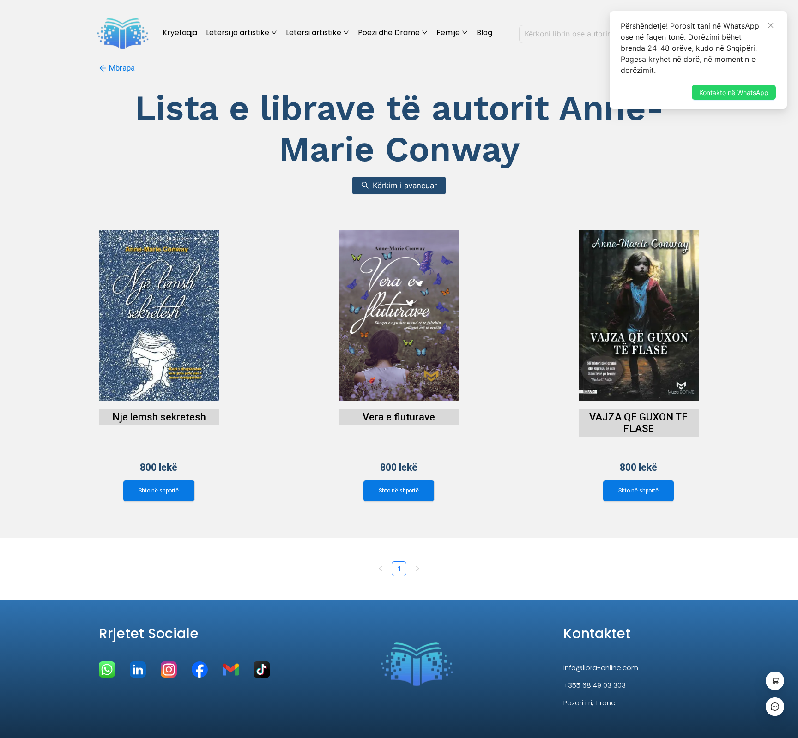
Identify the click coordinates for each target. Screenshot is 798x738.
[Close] (771, 25)
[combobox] (598, 34)
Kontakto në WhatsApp (733, 92)
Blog (484, 32)
